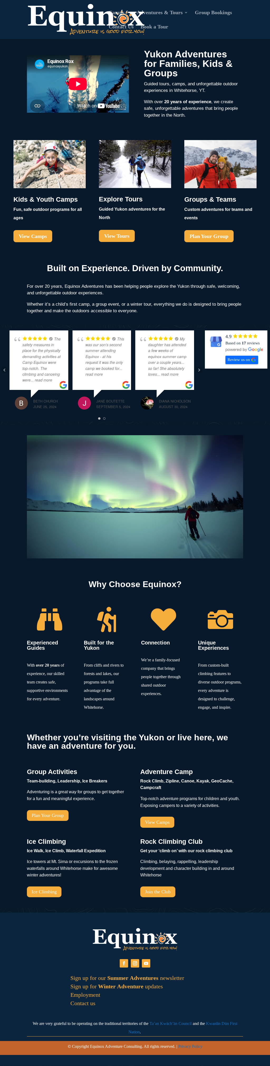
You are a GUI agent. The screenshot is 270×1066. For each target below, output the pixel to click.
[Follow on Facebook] (124, 963)
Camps (116, 13)
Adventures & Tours (160, 13)
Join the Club (158, 891)
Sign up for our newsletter (127, 978)
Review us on (239, 360)
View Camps (33, 236)
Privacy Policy (190, 1046)
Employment (85, 994)
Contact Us (121, 27)
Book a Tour (154, 27)
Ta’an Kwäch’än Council (171, 1023)
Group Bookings (213, 13)
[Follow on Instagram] (135, 963)
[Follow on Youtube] (146, 963)
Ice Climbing (44, 891)
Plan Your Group (209, 236)
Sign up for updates (116, 986)
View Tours (116, 236)
